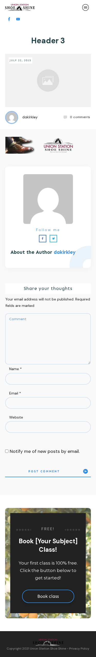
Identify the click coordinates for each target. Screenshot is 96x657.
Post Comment (44, 471)
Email (15, 393)
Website (16, 417)
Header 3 (48, 41)
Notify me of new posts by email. (45, 451)
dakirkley (65, 252)
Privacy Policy (79, 648)
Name (15, 369)
